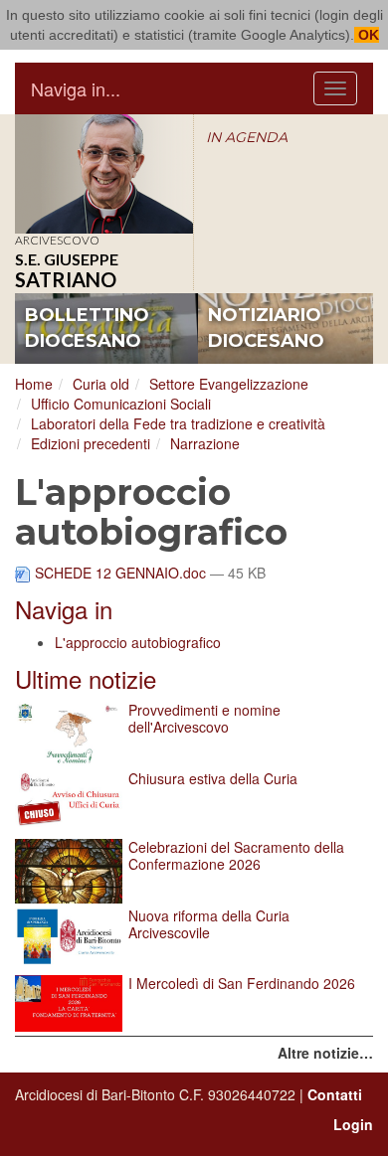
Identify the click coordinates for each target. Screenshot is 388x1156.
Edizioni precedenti (90, 443)
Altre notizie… (325, 1053)
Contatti (334, 1094)
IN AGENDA (247, 137)
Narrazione (205, 443)
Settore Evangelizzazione (228, 384)
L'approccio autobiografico (138, 642)
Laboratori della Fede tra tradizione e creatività (178, 423)
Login (353, 1124)
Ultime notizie (85, 678)
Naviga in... (75, 88)
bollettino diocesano (87, 328)
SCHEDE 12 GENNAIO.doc (120, 572)
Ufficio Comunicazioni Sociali (121, 403)
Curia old (101, 384)
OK (366, 35)
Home (34, 384)
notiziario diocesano (266, 328)
